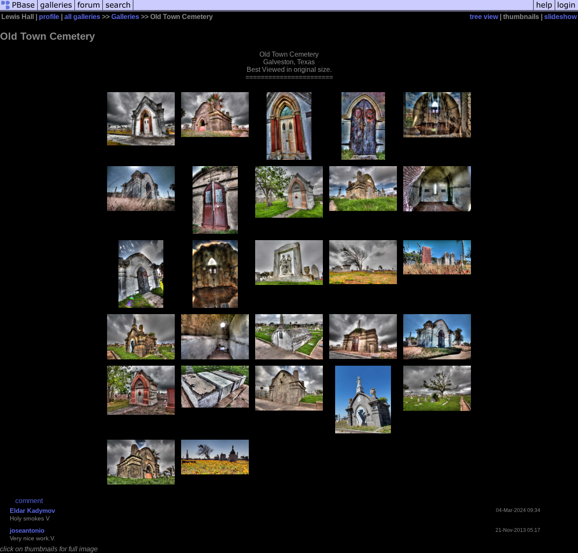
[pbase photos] (19, 9)
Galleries (125, 16)
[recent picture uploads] (56, 9)
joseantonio (27, 530)
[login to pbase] (566, 9)
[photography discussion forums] (89, 9)
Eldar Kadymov (32, 510)
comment (29, 500)
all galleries (82, 16)
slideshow (560, 16)
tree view (484, 16)
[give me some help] (544, 9)
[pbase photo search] (118, 9)
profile (49, 16)
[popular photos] (333, 9)
